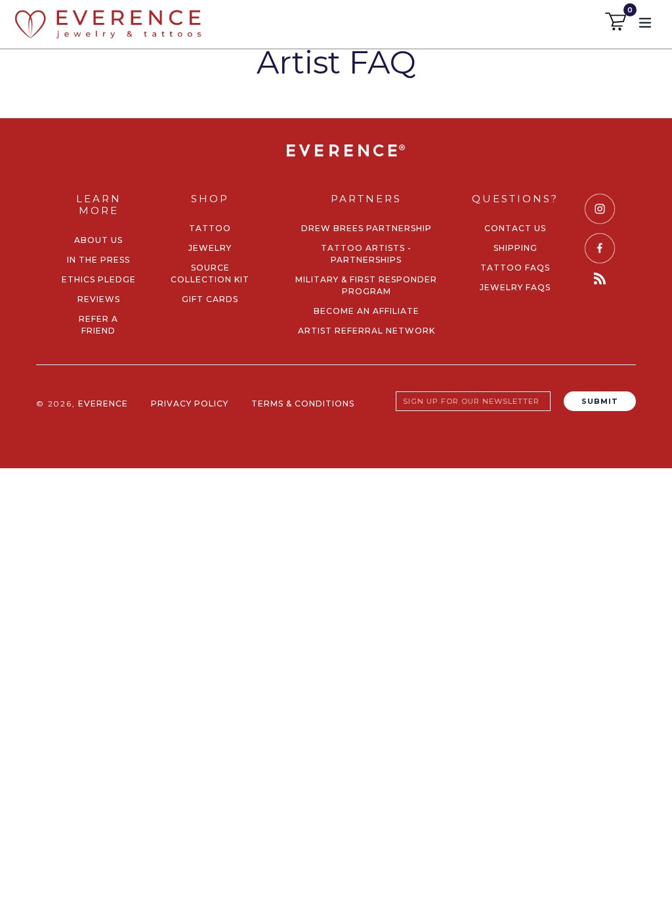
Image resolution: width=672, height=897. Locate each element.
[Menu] (646, 21)
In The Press (98, 260)
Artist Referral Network (366, 331)
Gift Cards (210, 299)
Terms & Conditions (302, 403)
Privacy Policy (189, 403)
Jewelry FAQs (515, 287)
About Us (98, 240)
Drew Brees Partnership (366, 228)
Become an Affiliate (366, 311)
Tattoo (210, 228)
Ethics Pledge (99, 279)
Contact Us (515, 228)
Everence (103, 403)
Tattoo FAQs (515, 268)
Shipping (515, 248)
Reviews (98, 299)
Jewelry (210, 248)
